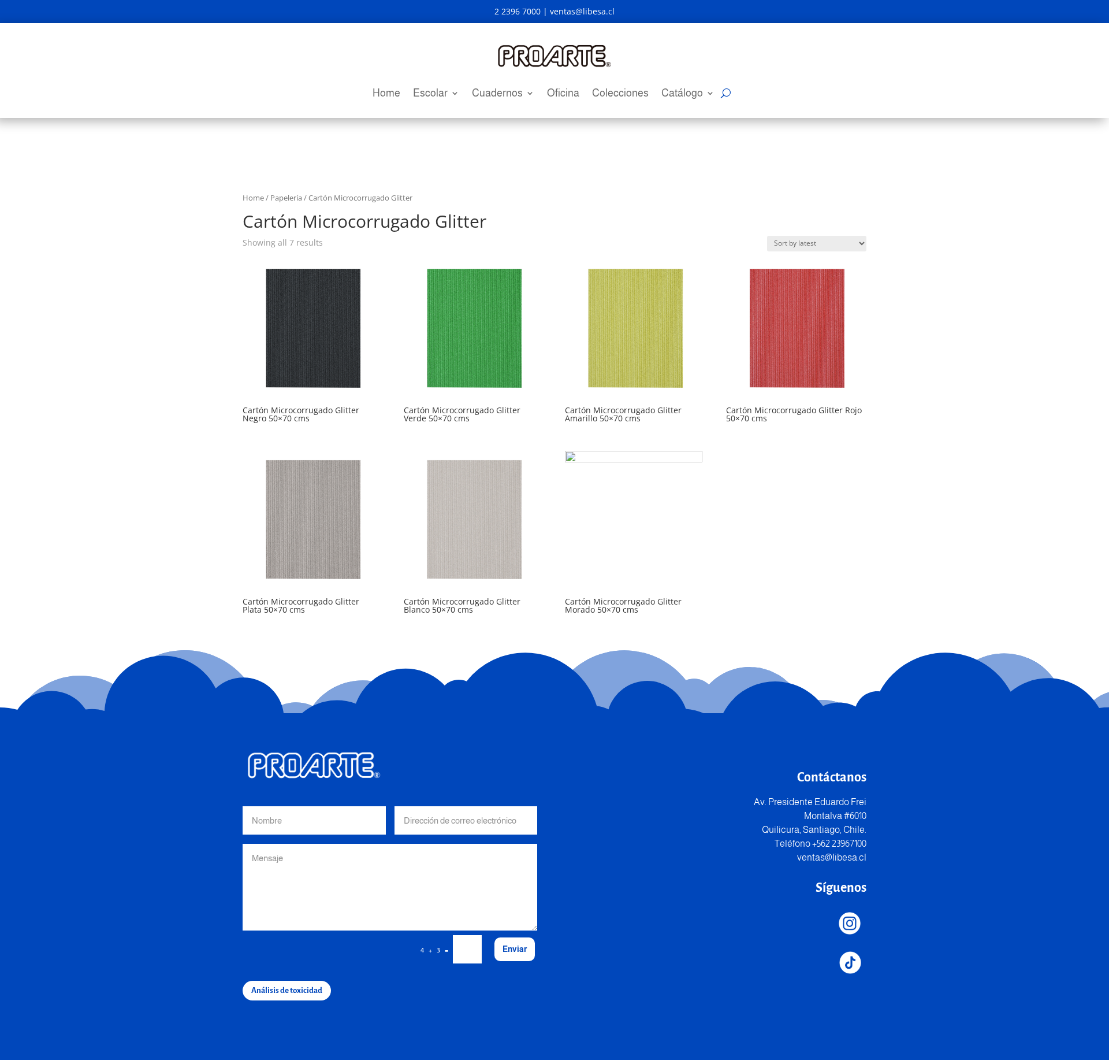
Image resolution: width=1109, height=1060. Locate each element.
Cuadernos (497, 94)
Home (386, 94)
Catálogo (682, 94)
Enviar (515, 949)
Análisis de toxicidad (286, 990)
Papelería (286, 197)
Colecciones (620, 94)
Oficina (563, 94)
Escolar (430, 94)
